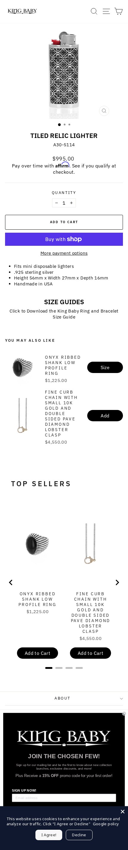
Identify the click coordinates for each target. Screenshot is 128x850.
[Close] (123, 812)
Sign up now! (24, 790)
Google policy (106, 823)
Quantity (64, 192)
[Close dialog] (124, 713)
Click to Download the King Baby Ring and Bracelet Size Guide (64, 314)
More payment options (64, 253)
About (62, 698)
